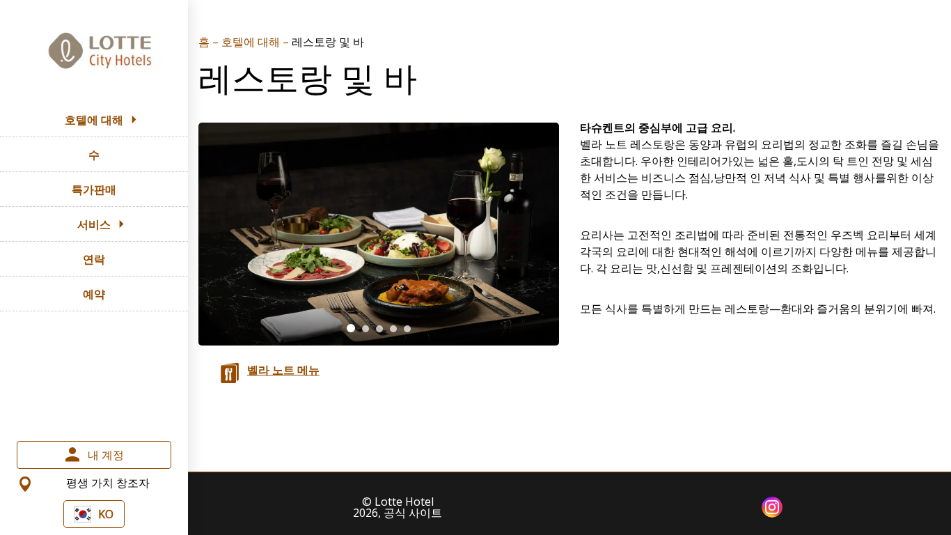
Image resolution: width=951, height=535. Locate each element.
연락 (94, 259)
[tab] (351, 328)
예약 (94, 294)
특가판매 (94, 189)
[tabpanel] (378, 234)
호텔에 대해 (252, 41)
